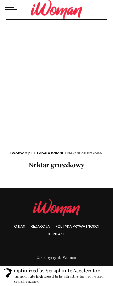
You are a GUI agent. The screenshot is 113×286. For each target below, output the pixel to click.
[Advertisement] (56, 79)
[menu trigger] (12, 9)
